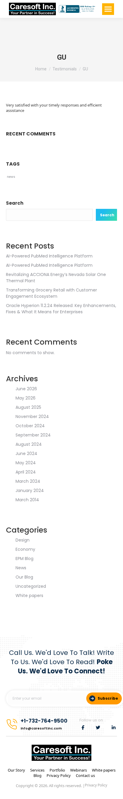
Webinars (78, 770)
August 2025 (28, 407)
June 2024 (26, 453)
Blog (37, 775)
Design (23, 540)
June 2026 (26, 389)
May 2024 (26, 463)
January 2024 (30, 490)
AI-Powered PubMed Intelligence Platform (49, 256)
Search (14, 203)
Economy (25, 549)
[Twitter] (98, 728)
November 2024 (32, 416)
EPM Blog (24, 559)
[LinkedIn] (113, 728)
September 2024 (33, 435)
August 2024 (29, 444)
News (21, 568)
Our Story (16, 770)
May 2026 (26, 398)
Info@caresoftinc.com (41, 728)
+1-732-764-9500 (44, 720)
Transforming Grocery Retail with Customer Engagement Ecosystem (51, 293)
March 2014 (27, 500)
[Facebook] (83, 728)
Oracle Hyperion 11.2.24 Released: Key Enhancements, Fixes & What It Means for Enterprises (61, 309)
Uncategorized (31, 586)
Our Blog (24, 577)
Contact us (85, 775)
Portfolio (57, 770)
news (11, 177)
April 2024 (26, 472)
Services (37, 770)
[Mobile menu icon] (108, 9)
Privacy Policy (59, 775)
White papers (29, 596)
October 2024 (30, 426)
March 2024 (28, 481)
